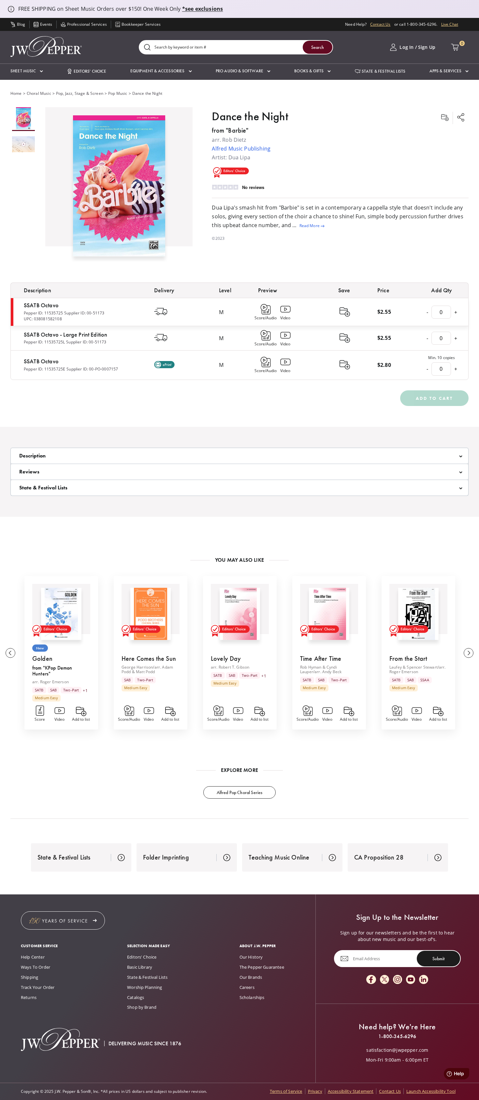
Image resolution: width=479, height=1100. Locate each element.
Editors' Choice (141, 957)
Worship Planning (144, 987)
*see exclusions (202, 8)
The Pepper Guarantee (262, 967)
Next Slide (468, 653)
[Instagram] (397, 980)
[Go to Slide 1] (23, 119)
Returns (28, 997)
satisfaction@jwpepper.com (397, 1050)
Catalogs (135, 997)
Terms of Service (286, 1091)
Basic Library (139, 967)
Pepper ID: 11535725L (44, 342)
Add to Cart (434, 398)
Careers (247, 987)
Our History (251, 957)
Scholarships (252, 997)
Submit (438, 959)
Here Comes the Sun (149, 658)
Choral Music (39, 93)
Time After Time (320, 658)
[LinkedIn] (423, 980)
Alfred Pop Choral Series (240, 792)
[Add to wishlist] (445, 118)
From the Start (408, 658)
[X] (384, 980)
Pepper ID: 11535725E (44, 369)
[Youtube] (410, 980)
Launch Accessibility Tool (431, 1091)
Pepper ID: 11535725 (43, 313)
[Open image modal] (119, 188)
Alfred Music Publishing (241, 148)
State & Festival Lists (147, 977)
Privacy (315, 1091)
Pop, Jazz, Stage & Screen (79, 93)
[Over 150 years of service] (63, 920)
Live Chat (449, 24)
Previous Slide (10, 653)
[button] (26, 71)
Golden (42, 658)
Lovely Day (226, 658)
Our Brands (251, 977)
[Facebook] (371, 980)
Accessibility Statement (351, 1091)
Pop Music (117, 93)
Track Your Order (38, 987)
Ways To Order (35, 967)
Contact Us (380, 24)
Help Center (33, 957)
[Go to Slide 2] (23, 144)
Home (16, 93)
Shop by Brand (141, 1007)
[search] (147, 47)
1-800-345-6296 (397, 1036)
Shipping (29, 977)
